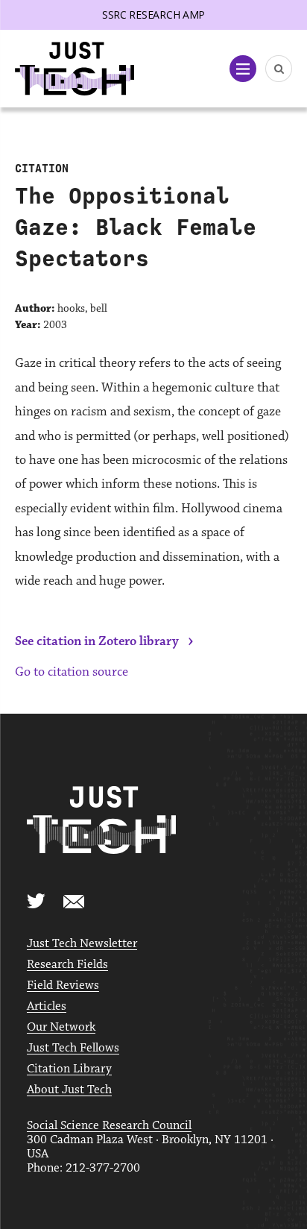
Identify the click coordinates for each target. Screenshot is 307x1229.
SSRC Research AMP (153, 14)
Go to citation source (71, 672)
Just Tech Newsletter (82, 944)
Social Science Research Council (109, 1126)
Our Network (61, 1027)
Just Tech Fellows (73, 1048)
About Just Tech (69, 1090)
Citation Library (69, 1069)
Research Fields (67, 964)
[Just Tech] (74, 69)
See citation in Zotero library (97, 641)
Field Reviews (63, 985)
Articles (46, 1006)
